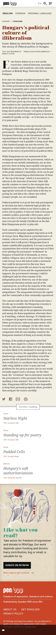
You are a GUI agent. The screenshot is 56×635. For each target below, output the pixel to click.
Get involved (30, 609)
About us (9, 609)
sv (39, 3)
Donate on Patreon (17, 565)
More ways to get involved (16, 572)
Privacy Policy (13, 613)
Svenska (20, 13)
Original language (40, 13)
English (8, 13)
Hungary (6, 21)
